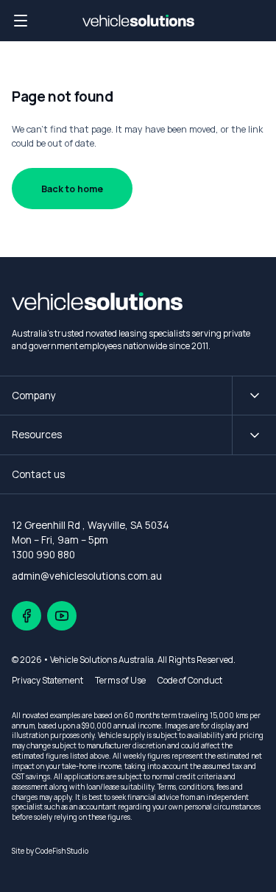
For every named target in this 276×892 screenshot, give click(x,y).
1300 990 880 (43, 554)
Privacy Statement (47, 680)
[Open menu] (20, 20)
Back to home (72, 189)
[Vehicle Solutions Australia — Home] (138, 21)
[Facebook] (26, 616)
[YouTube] (62, 616)
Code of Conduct (190, 680)
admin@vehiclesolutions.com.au (87, 576)
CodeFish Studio (61, 851)
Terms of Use (120, 680)
